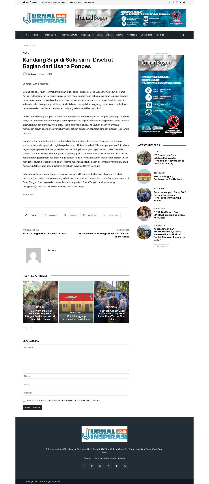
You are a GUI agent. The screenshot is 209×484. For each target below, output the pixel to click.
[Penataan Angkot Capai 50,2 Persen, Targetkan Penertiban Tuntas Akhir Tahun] (111, 302)
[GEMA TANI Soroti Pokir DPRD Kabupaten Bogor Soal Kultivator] (144, 213)
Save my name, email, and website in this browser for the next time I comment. (63, 400)
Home (25, 45)
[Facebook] (170, 2)
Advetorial (111, 307)
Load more (160, 246)
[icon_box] (89, 2)
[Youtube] (184, 2)
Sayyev (33, 74)
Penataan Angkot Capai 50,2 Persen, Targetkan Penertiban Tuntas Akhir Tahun (112, 314)
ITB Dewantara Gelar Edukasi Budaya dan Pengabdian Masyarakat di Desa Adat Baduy (40, 314)
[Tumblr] (117, 466)
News (32, 45)
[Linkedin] (100, 466)
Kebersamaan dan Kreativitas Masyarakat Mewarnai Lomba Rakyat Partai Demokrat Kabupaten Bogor (169, 234)
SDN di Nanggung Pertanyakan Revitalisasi (76, 317)
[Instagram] (173, 2)
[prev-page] (25, 328)
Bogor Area (75, 312)
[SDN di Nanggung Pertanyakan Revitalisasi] (76, 302)
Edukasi (40, 307)
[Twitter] (177, 2)
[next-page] (30, 328)
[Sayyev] (25, 74)
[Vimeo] (181, 2)
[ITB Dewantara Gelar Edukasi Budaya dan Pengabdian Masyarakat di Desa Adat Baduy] (40, 302)
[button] (182, 35)
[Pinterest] (109, 466)
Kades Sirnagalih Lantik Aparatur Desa (44, 233)
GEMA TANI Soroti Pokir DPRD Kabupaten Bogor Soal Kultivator (169, 215)
